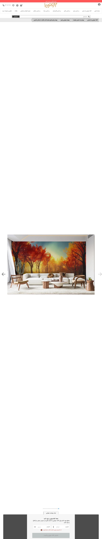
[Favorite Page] (13, 5)
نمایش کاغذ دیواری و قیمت (51, 535)
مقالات (16, 11)
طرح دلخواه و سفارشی (25, 11)
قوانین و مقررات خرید (6, 11)
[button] (58, 508)
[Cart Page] (21, 5)
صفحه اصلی (97, 11)
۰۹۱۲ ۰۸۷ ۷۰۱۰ (8, 5)
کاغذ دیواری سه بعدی (86, 11)
